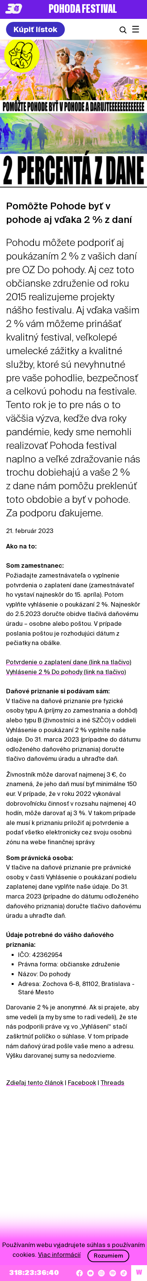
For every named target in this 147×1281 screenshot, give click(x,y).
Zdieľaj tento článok (34, 1082)
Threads (112, 1082)
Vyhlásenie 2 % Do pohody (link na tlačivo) (66, 672)
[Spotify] (112, 1273)
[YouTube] (90, 1273)
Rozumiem (108, 1256)
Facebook (82, 1082)
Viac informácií (59, 1254)
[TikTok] (123, 1273)
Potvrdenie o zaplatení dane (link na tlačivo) (68, 662)
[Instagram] (101, 1273)
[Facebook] (79, 1273)
